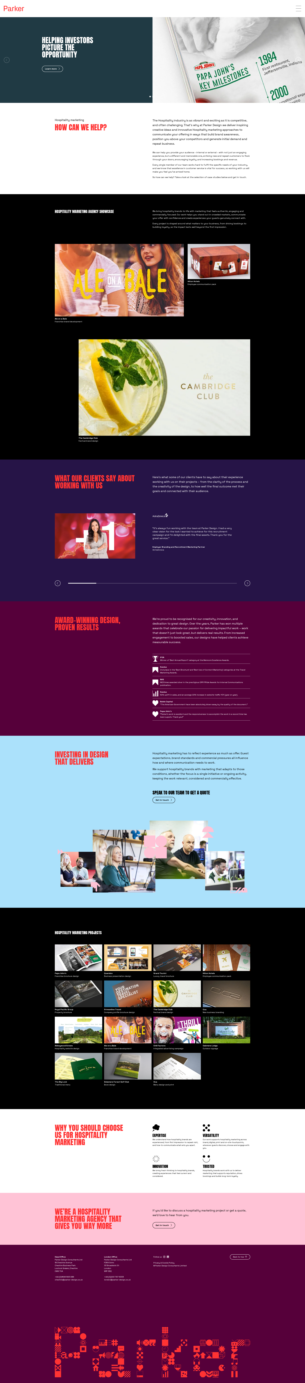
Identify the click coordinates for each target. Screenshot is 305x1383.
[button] (150, 96)
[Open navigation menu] (298, 8)
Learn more (51, 65)
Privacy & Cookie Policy (163, 1263)
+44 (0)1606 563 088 (64, 1277)
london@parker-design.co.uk (117, 1279)
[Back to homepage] (14, 8)
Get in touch (162, 800)
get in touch (239, 177)
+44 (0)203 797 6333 (114, 1277)
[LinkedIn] (168, 1256)
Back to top (238, 1257)
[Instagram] (164, 1256)
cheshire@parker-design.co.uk (69, 1279)
